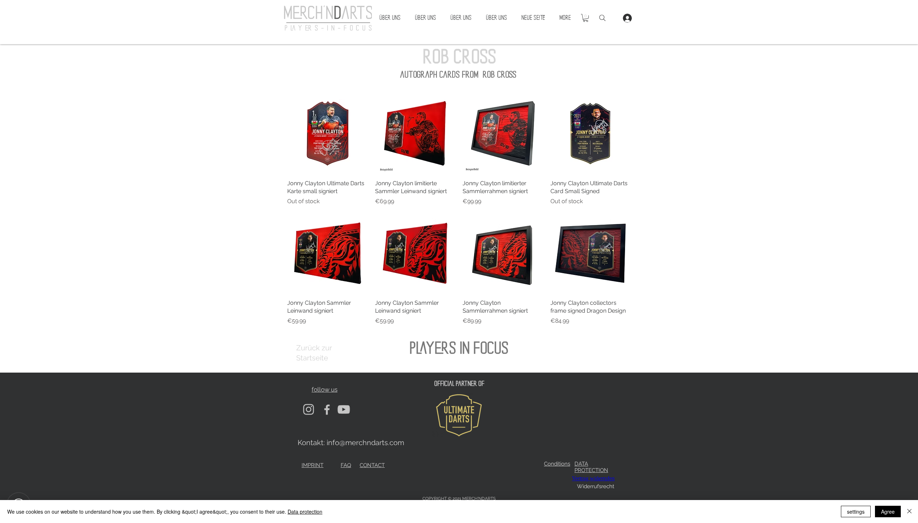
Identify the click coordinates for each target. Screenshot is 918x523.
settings (856, 511)
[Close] (909, 511)
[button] (585, 18)
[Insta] (309, 409)
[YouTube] (344, 409)
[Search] (602, 17)
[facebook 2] (326, 409)
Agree (888, 511)
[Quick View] (327, 133)
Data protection (305, 511)
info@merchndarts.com (365, 442)
